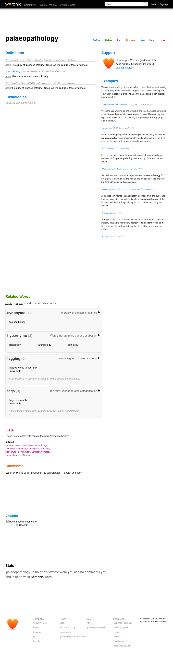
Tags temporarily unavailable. (18, 401)
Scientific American (109, 213)
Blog (62, 622)
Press (35, 627)
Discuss (130, 40)
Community (30, 4)
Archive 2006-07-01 (110, 128)
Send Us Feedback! (123, 622)
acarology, (10, 448)
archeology (15, 344)
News (62, 618)
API (88, 622)
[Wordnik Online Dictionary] (13, 4)
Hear (152, 40)
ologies (9, 441)
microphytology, (13, 451)
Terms (116, 631)
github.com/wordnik (96, 627)
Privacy (117, 636)
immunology (11, 454)
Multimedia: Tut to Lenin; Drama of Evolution (120, 169)
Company (38, 618)
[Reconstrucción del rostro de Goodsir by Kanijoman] (21, 523)
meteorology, (28, 445)
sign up (19, 303)
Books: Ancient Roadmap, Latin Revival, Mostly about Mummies (127, 189)
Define (96, 40)
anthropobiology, (13, 445)
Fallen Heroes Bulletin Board (113, 148)
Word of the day (48, 4)
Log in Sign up (159, 4)
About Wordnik (40, 622)
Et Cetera (118, 618)
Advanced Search (122, 645)
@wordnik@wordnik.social (72, 636)
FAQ (35, 636)
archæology (44, 344)
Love (162, 40)
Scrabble (37, 576)
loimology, (32, 448)
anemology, (21, 448)
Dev (88, 618)
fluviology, (46, 451)
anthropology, (44, 448)
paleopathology (17, 322)
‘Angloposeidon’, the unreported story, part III (120, 104)
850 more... (27, 454)
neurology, (26, 451)
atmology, (36, 451)
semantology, (41, 445)
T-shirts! (37, 641)
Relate (108, 40)
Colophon (37, 631)
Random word (67, 4)
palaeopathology (124, 67)
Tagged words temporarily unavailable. (23, 369)
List (119, 40)
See (142, 40)
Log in (8, 303)
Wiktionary (15, 71)
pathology (73, 344)
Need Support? (121, 627)
